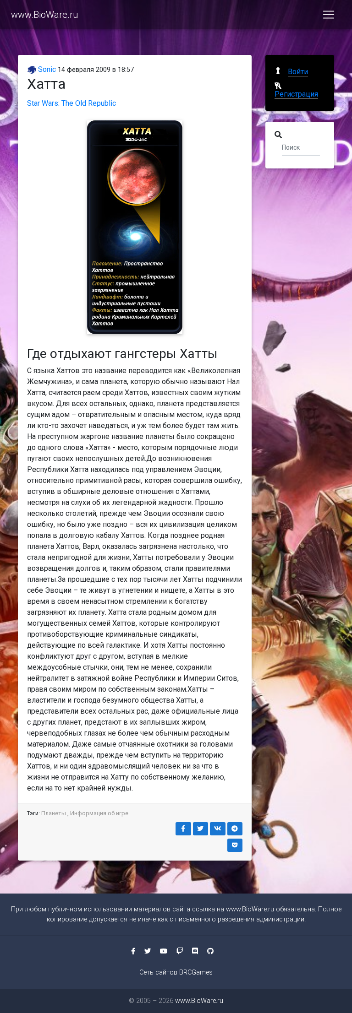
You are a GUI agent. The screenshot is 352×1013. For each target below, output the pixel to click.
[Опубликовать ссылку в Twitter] (201, 828)
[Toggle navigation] (328, 14)
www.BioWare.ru (44, 14)
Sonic (46, 69)
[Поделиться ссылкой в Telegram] (235, 828)
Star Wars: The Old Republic (71, 103)
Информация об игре (99, 813)
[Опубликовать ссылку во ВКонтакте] (218, 828)
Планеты (53, 813)
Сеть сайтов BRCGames (176, 972)
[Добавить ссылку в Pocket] (235, 845)
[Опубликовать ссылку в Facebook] (183, 828)
